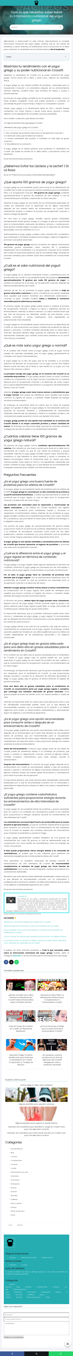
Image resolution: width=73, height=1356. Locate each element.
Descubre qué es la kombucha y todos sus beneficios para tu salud (31, 926)
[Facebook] (6, 962)
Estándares (15, 1176)
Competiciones (16, 1160)
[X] (11, 962)
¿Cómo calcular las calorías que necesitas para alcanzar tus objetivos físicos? (35, 936)
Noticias (13, 1188)
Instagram (12, 1265)
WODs (13, 1215)
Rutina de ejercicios (18, 1211)
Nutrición (14, 1192)
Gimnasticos (15, 1180)
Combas (14, 1157)
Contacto (12, 1258)
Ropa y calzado (16, 1203)
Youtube (24, 1265)
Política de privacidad (28, 1258)
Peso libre (14, 1196)
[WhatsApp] (16, 962)
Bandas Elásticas (17, 1149)
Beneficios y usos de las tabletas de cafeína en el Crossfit (27, 922)
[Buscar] (59, 26)
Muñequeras (15, 1184)
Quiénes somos (47, 1258)
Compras (14, 1164)
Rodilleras (14, 1199)
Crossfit (13, 1168)
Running (13, 1207)
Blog (12, 1153)
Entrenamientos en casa (19, 1172)
